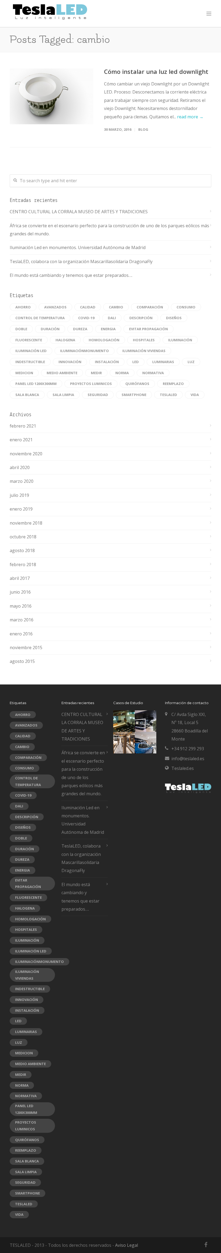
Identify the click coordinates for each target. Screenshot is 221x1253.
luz (191, 361)
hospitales (144, 340)
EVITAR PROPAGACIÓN (148, 328)
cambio (116, 307)
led (135, 361)
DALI (112, 317)
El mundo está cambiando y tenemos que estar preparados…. (71, 275)
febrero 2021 (23, 426)
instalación (107, 361)
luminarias (163, 361)
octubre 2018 (23, 537)
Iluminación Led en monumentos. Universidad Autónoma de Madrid (78, 247)
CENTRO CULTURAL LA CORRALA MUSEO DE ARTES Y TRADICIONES (79, 212)
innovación (69, 361)
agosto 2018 (22, 550)
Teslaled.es (182, 768)
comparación (150, 307)
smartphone (134, 394)
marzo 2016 (21, 620)
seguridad (98, 394)
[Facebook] (206, 1244)
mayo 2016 (21, 606)
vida (195, 394)
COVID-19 (86, 317)
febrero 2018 (23, 564)
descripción (141, 317)
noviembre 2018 (26, 523)
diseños (174, 317)
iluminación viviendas (143, 350)
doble (21, 328)
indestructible (30, 361)
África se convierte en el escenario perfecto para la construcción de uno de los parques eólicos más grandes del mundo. (109, 230)
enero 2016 (21, 634)
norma (122, 372)
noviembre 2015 (26, 647)
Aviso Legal (126, 1245)
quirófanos (137, 383)
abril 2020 (20, 467)
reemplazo (173, 383)
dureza (80, 328)
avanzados (55, 307)
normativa (153, 372)
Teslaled (168, 394)
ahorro (23, 307)
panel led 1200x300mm (36, 383)
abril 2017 (20, 578)
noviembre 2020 (26, 454)
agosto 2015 (22, 661)
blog (143, 129)
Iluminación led (31, 350)
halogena (65, 340)
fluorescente (28, 340)
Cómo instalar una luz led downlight (156, 71)
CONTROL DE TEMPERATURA (40, 317)
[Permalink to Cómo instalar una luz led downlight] (51, 96)
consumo (186, 307)
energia (108, 328)
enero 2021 (21, 440)
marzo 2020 (21, 481)
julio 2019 (19, 495)
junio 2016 (20, 592)
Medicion (24, 372)
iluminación (180, 340)
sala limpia (63, 394)
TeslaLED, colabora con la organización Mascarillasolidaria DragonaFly (81, 261)
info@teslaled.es (187, 759)
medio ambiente (62, 372)
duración (50, 328)
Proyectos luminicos (91, 383)
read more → (190, 117)
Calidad (87, 307)
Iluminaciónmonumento (84, 350)
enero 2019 (21, 509)
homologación (104, 340)
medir (96, 372)
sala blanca (27, 394)
